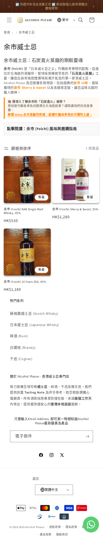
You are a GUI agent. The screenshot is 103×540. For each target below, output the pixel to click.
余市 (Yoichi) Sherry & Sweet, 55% (75, 209)
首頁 (7, 32)
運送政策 (46, 534)
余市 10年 (81, 83)
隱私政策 (71, 527)
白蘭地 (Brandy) (23, 347)
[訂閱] (87, 436)
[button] (9, 20)
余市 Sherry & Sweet (30, 88)
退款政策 (55, 527)
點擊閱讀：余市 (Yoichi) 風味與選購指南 (42, 128)
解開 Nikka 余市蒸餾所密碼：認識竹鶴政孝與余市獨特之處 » (50, 114)
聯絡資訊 (62, 534)
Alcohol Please (34, 526)
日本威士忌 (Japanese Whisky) (34, 324)
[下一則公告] (93, 6)
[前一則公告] (9, 6)
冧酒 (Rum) (19, 336)
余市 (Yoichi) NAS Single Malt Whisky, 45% (23, 211)
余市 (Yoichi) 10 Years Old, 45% (25, 282)
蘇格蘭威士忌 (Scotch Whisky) (34, 313)
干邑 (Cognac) (21, 358)
